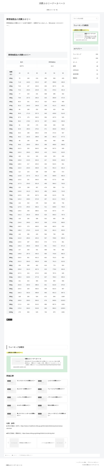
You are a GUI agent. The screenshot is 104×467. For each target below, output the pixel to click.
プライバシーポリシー (93, 462)
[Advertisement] (36, 39)
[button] (96, 18)
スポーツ (10, 319)
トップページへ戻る (81, 462)
